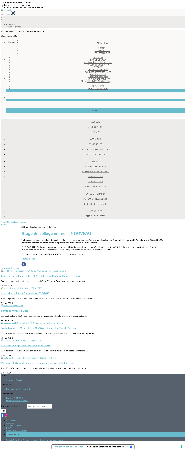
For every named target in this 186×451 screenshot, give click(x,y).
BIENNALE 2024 (95, 181)
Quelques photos (13, 26)
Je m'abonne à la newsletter (14, 406)
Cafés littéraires (98, 76)
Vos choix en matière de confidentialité (106, 446)
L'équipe (95, 132)
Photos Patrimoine (98, 65)
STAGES (98, 67)
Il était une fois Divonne (95, 149)
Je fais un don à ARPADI (17, 400)
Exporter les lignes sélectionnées (16, 2)
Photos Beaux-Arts (95, 186)
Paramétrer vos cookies (16, 430)
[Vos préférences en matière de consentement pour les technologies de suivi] (181, 446)
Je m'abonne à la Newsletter (19, 389)
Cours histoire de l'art (95, 171)
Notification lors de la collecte (68, 446)
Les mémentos (98, 60)
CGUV (9, 428)
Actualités (10, 24)
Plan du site (11, 420)
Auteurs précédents (98, 79)
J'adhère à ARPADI (14, 398)
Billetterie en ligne (29, 258)
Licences (10, 423)
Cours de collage (98, 69)
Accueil (102, 48)
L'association (95, 127)
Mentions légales (13, 425)
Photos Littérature (95, 204)
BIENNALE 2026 (98, 74)
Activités (98, 57)
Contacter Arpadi (14, 380)
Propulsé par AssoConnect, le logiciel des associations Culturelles (35, 440)
